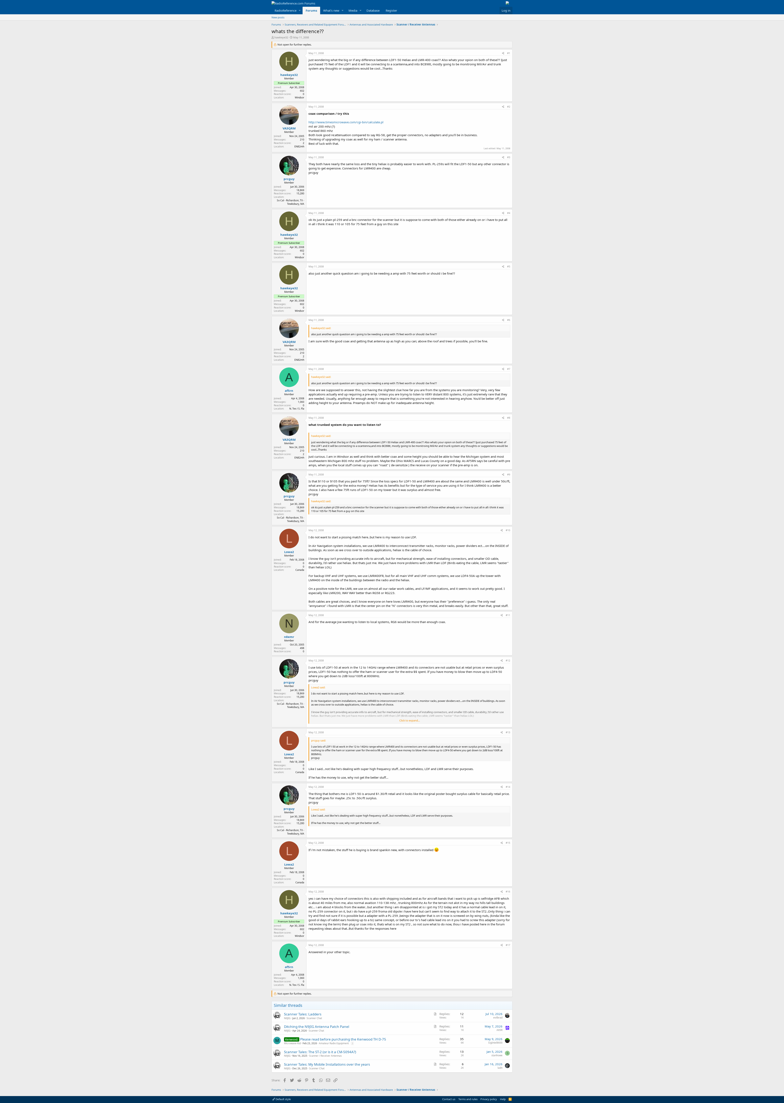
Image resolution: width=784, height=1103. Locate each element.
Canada (299, 570)
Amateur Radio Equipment (334, 1043)
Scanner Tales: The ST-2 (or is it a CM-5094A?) (320, 1052)
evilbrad (497, 1017)
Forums (311, 10)
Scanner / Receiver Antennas (325, 1055)
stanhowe (496, 1055)
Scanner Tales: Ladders (302, 1014)
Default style (283, 1099)
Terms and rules (468, 1099)
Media (353, 10)
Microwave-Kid (292, 1043)
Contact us (448, 1099)
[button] (300, 10)
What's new (331, 10)
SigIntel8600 (495, 1042)
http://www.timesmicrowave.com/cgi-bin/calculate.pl (345, 122)
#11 (508, 615)
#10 (508, 530)
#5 (508, 266)
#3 (508, 157)
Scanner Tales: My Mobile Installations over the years (327, 1064)
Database (373, 10)
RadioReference (285, 10)
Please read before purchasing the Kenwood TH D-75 (343, 1039)
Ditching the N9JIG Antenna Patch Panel (316, 1026)
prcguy (289, 179)
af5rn (289, 390)
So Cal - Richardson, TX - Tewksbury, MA (290, 202)
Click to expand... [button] (409, 720)
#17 (508, 945)
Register (391, 10)
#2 (508, 106)
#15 (508, 843)
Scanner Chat (314, 1018)
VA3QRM (289, 128)
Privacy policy (488, 1099)
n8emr (289, 637)
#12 (508, 660)
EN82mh (299, 146)
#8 (508, 418)
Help (503, 1099)
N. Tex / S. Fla (296, 408)
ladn (500, 1068)
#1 (508, 53)
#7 (508, 369)
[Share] (503, 53)
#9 (508, 474)
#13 (508, 732)
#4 (508, 213)
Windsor (299, 97)
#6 (508, 320)
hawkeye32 (281, 37)
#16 (508, 891)
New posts (278, 17)
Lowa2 (289, 552)
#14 (508, 787)
